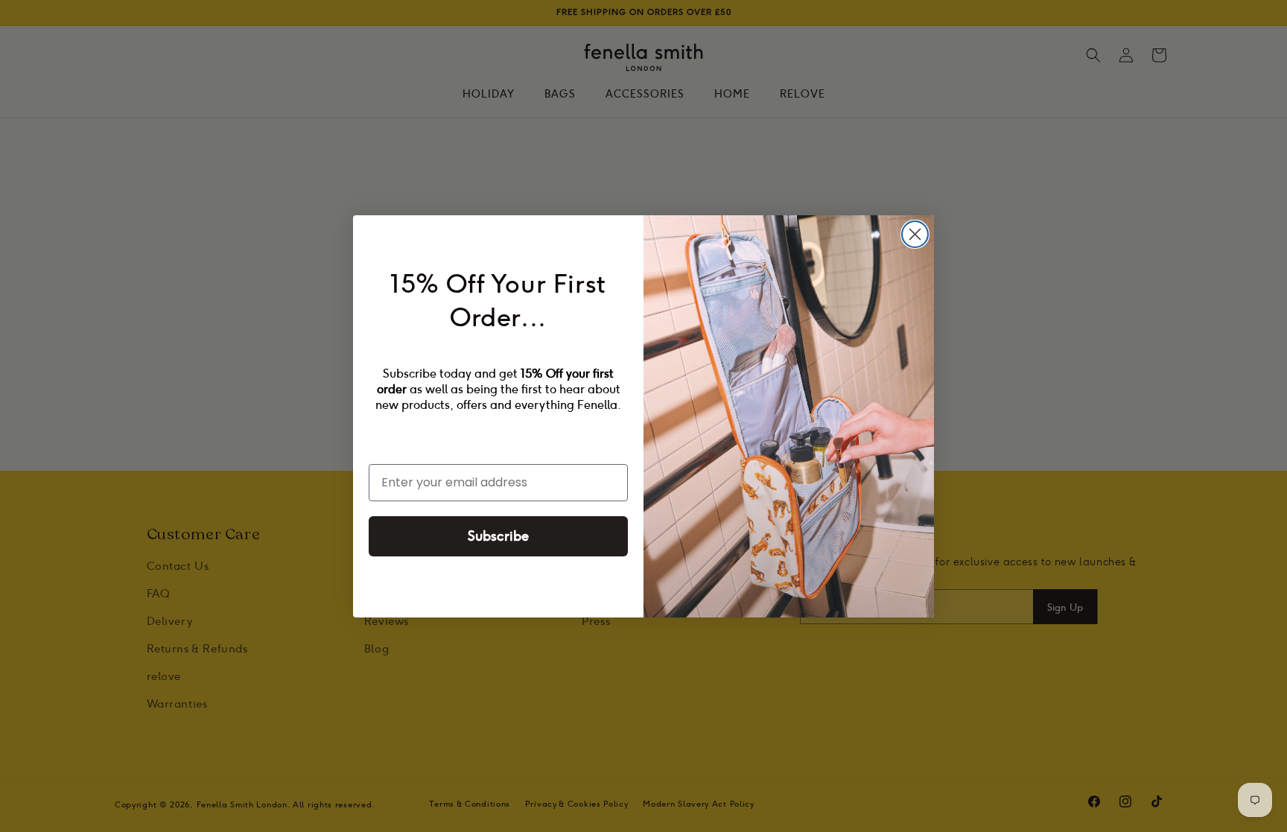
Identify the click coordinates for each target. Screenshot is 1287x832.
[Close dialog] (915, 234)
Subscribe (498, 536)
